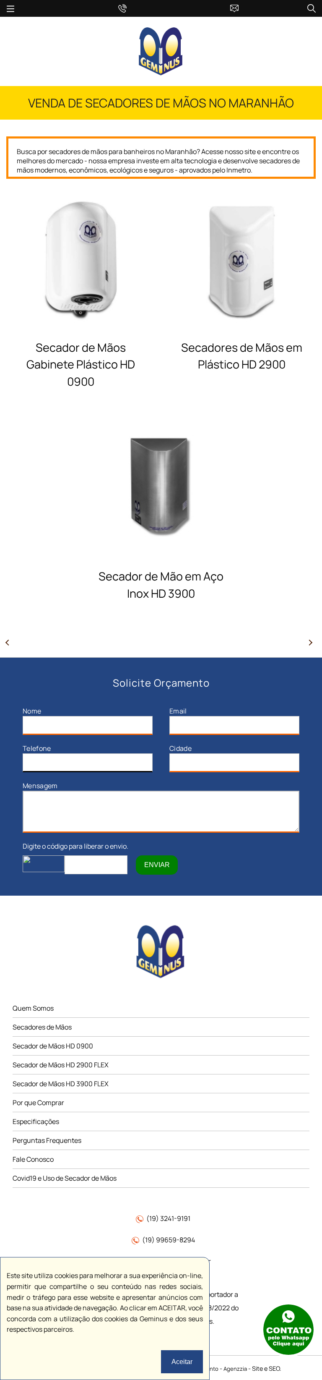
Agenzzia (235, 1368)
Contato (173, 7)
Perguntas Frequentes (47, 1140)
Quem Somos (33, 1008)
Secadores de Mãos (42, 1027)
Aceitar (181, 1361)
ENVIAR (157, 864)
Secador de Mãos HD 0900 (53, 1046)
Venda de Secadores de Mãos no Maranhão (161, 102)
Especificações (36, 1121)
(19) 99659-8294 (168, 1239)
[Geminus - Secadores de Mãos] (161, 74)
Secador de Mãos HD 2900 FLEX (61, 1064)
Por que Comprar (38, 1102)
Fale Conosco (33, 1159)
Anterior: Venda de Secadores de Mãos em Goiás (10, 645)
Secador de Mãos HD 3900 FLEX (61, 1083)
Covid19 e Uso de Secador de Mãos (65, 1178)
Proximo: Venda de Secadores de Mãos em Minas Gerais (311, 645)
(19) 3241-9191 (168, 1218)
